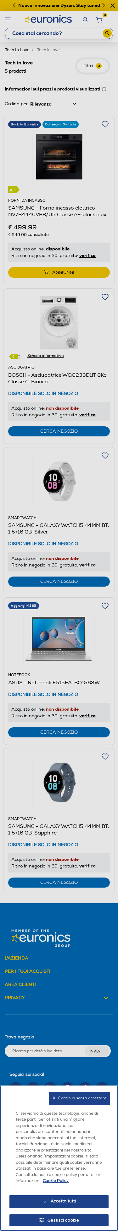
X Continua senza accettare (79, 1098)
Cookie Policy (56, 1180)
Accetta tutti (63, 1201)
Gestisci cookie (63, 1220)
